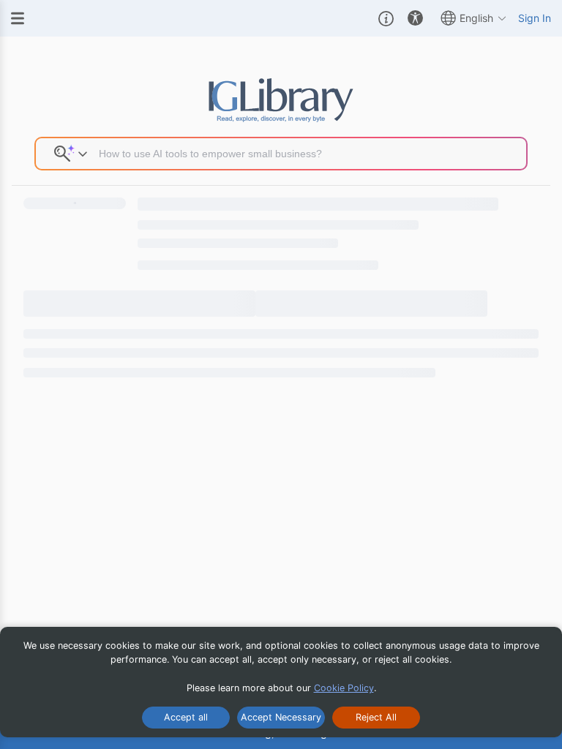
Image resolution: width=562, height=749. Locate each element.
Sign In (534, 18)
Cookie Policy (344, 687)
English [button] (476, 18)
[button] (386, 18)
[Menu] (17, 18)
